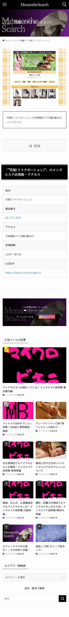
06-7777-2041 (13, 217)
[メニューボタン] (4, 4)
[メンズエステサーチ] (35, 4)
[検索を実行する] (62, 598)
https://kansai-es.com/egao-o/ (23, 272)
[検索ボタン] (64, 4)
